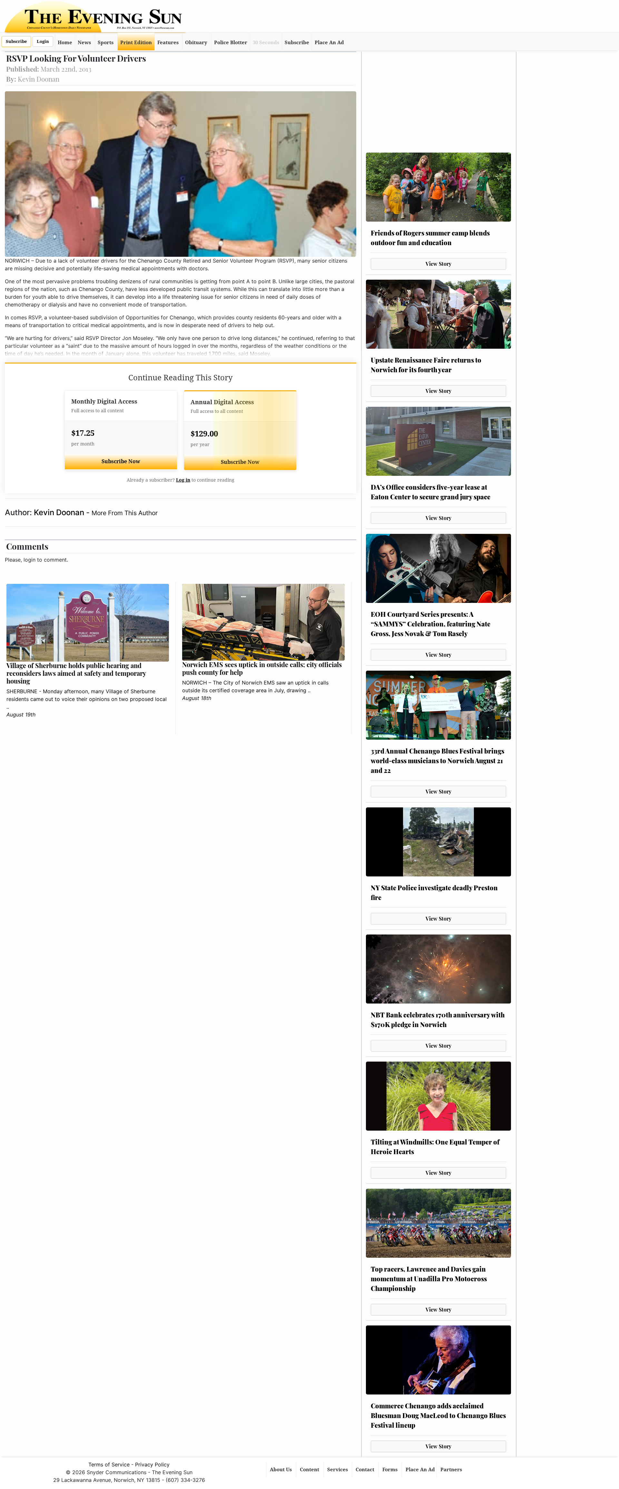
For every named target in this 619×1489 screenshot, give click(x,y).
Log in (183, 480)
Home (65, 42)
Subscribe (16, 41)
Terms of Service (109, 1464)
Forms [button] (390, 1470)
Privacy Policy (152, 1464)
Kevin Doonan (60, 512)
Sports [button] (105, 42)
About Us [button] (281, 1470)
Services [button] (338, 1470)
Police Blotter (230, 42)
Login (43, 41)
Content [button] (310, 1470)
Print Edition (136, 42)
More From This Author (125, 513)
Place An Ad (329, 42)
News (84, 42)
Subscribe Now (121, 461)
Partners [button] (451, 1470)
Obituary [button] (196, 42)
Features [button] (168, 42)
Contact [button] (366, 1470)
